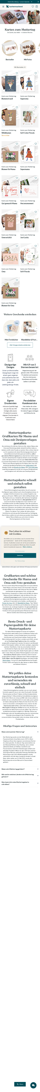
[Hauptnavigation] (3, 6)
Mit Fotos (28, 59)
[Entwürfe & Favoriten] (33, 6)
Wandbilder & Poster (29, 340)
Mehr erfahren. (27, 547)
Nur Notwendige (20, 561)
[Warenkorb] (36, 6)
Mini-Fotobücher (11, 340)
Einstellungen (20, 551)
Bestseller (10, 59)
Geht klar (20, 555)
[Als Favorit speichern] (17, 73)
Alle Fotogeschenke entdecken (20, 345)
